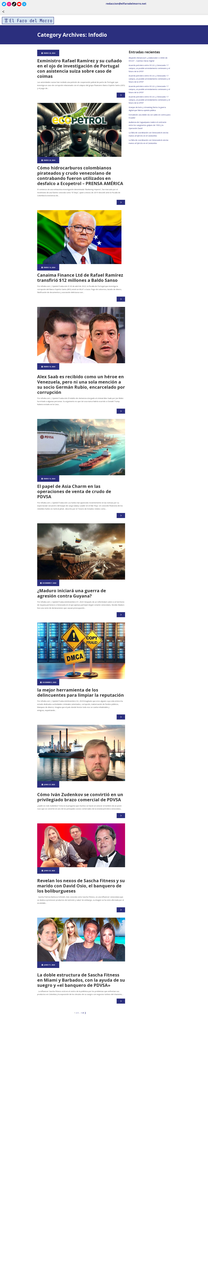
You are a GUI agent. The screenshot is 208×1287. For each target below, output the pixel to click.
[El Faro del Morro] (28, 20)
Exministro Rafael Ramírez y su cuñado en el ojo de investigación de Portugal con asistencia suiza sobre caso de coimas (79, 68)
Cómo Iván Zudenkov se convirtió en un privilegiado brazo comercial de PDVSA (80, 797)
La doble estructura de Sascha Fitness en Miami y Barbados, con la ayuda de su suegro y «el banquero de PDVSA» (81, 980)
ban (89, 366)
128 (82, 1013)
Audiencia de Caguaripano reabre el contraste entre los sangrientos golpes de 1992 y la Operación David (147, 125)
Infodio (93, 53)
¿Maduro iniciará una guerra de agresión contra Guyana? (71, 593)
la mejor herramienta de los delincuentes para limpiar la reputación (80, 692)
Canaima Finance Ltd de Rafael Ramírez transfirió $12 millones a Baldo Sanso (80, 277)
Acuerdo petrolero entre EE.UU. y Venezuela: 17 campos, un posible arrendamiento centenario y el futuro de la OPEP (149, 68)
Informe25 (97, 160)
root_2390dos (71, 53)
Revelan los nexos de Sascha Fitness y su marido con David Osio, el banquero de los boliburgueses (81, 886)
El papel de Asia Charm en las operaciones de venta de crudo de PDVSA (74, 491)
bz (92, 870)
